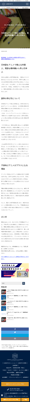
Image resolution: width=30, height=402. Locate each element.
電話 (26, 399)
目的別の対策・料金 (18, 367)
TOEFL (15, 370)
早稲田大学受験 (15, 375)
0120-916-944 (15, 389)
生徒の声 (8, 367)
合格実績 (15, 365)
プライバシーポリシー (15, 377)
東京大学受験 (10, 372)
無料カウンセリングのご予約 (11, 399)
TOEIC (4, 370)
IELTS (9, 370)
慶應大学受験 (19, 372)
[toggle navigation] (27, 4)
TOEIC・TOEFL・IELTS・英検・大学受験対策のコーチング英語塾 (15, 0)
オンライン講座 (23, 370)
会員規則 (25, 377)
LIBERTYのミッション (10, 363)
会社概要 (4, 377)
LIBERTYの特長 (22, 363)
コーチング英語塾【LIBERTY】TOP (10, 7)
